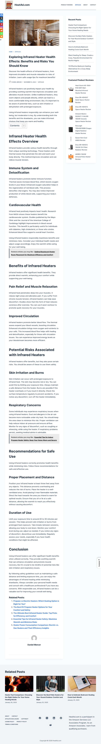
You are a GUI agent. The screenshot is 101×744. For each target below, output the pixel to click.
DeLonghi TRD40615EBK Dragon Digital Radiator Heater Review (83, 129)
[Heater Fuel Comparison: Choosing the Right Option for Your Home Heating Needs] (19, 684)
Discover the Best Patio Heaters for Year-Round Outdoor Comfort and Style (80, 38)
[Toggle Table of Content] (23, 125)
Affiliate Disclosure (12, 719)
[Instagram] (1, 27)
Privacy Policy (22, 721)
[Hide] (1, 40)
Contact (93, 5)
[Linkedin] (1, 21)
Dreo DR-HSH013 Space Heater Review (83, 108)
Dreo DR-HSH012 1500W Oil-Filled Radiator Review (81, 147)
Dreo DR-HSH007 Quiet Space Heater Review (82, 99)
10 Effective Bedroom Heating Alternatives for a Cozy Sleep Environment (79, 68)
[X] (1, 18)
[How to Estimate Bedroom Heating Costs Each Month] (82, 684)
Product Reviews (67, 5)
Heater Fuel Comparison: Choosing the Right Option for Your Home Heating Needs (79, 27)
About (85, 5)
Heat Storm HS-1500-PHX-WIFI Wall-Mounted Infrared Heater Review (83, 89)
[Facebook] (1, 15)
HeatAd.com (22, 4)
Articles (78, 5)
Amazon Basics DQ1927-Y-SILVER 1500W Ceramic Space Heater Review (83, 117)
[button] (99, 563)
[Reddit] (1, 30)
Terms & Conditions (11, 724)
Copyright (24, 719)
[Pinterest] (1, 24)
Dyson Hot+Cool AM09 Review (81, 139)
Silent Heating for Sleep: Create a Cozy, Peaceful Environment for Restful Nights (80, 57)
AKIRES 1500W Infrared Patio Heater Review (83, 156)
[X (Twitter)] (47, 718)
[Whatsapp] (1, 33)
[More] (1, 36)
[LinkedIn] (54, 718)
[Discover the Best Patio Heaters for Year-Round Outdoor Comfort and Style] (50, 684)
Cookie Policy (9, 721)
